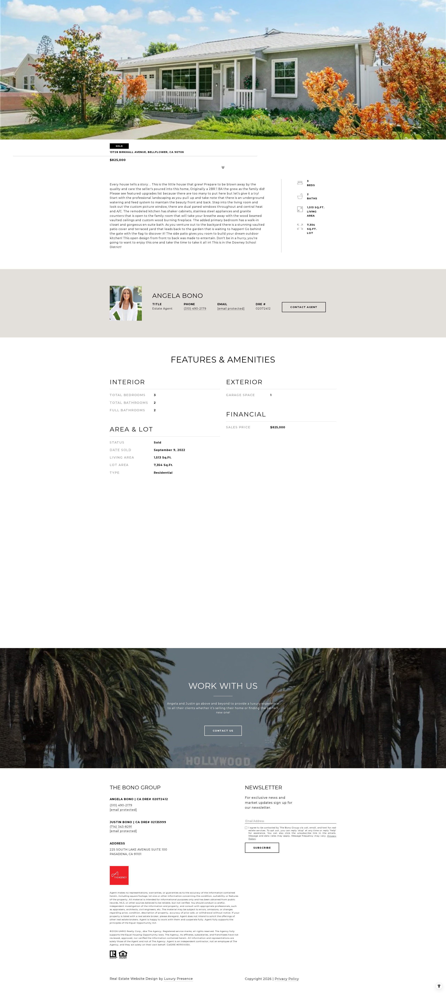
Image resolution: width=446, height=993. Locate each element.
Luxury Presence (178, 979)
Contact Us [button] (223, 730)
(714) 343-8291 (121, 826)
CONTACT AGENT (303, 307)
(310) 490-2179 (195, 308)
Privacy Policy (287, 979)
